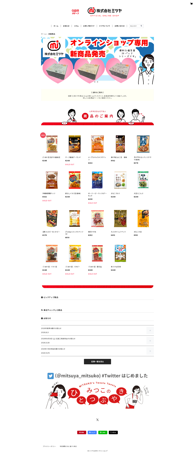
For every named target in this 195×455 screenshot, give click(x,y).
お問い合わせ (120, 26)
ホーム (56, 26)
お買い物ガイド (89, 26)
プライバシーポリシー (49, 446)
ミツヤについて (104, 26)
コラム (76, 26)
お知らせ (66, 26)
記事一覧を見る (97, 361)
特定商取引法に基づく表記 (68, 446)
